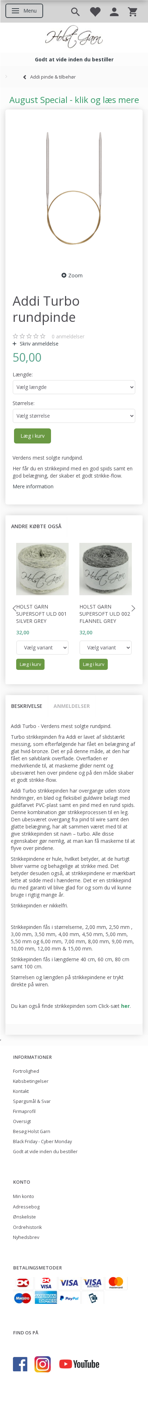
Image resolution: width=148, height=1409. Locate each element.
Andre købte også (36, 526)
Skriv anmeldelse (38, 343)
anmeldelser (68, 336)
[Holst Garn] (74, 38)
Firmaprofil (24, 1111)
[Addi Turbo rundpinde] (74, 188)
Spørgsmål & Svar (32, 1101)
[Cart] (132, 11)
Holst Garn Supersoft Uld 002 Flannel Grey (104, 613)
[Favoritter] (95, 11)
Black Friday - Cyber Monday (42, 1141)
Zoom (75, 275)
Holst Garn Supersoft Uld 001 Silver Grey (41, 613)
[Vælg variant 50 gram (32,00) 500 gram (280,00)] (42, 647)
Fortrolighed (26, 1071)
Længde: (23, 374)
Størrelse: (23, 403)
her (125, 1005)
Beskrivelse (26, 706)
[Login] (114, 11)
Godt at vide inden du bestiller (45, 1152)
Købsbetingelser (30, 1081)
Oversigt (22, 1121)
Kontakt (21, 1091)
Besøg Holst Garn (31, 1131)
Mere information (33, 486)
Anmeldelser (72, 706)
